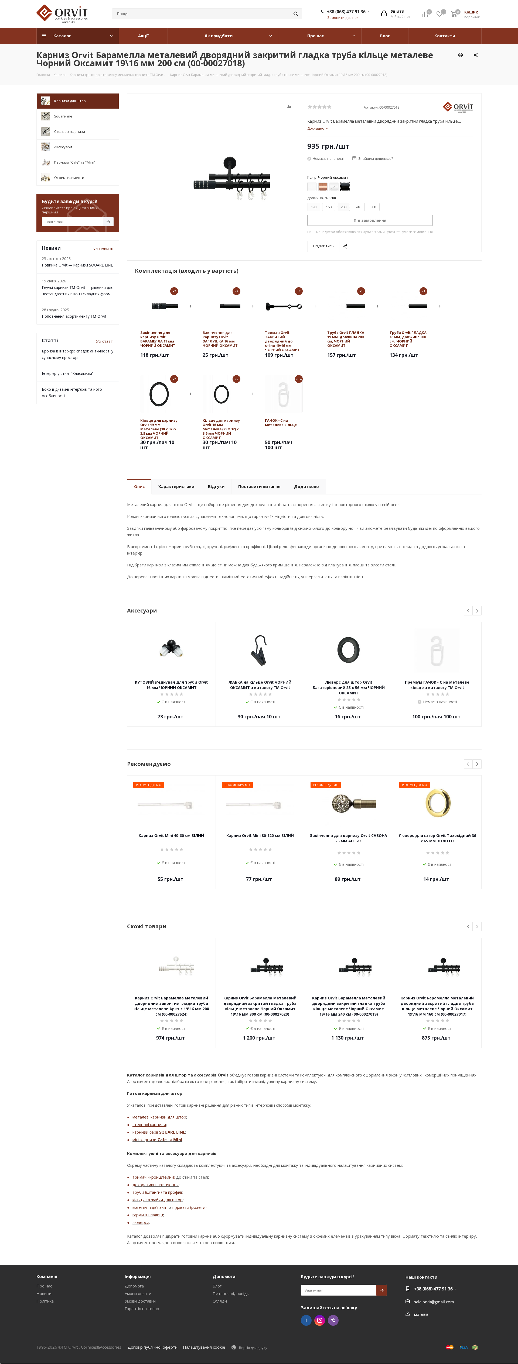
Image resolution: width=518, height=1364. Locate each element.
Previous (468, 611)
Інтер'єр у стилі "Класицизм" (68, 373)
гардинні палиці (147, 1214)
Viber (333, 1320)
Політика (45, 1301)
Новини (44, 1293)
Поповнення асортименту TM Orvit (74, 316)
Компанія (46, 1276)
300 (373, 207)
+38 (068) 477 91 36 (346, 12)
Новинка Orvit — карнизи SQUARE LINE (77, 265)
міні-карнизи (145, 1139)
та (170, 1139)
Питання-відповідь (231, 1293)
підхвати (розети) (189, 1207)
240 (358, 207)
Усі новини (103, 248)
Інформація (138, 1276)
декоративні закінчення (155, 1184)
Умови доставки (140, 1301)
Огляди (220, 1301)
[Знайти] (295, 13)
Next (477, 611)
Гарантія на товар (142, 1308)
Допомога (134, 1286)
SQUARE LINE (172, 1132)
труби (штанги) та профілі (157, 1192)
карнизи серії (145, 1132)
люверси (140, 1222)
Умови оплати (138, 1293)
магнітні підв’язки (149, 1207)
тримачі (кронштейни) (153, 1177)
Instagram (319, 1320)
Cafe (162, 1139)
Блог (217, 1286)
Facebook (306, 1320)
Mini (177, 1139)
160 (329, 207)
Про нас (44, 1286)
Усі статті (105, 341)
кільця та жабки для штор (157, 1199)
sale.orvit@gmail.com (434, 1301)
